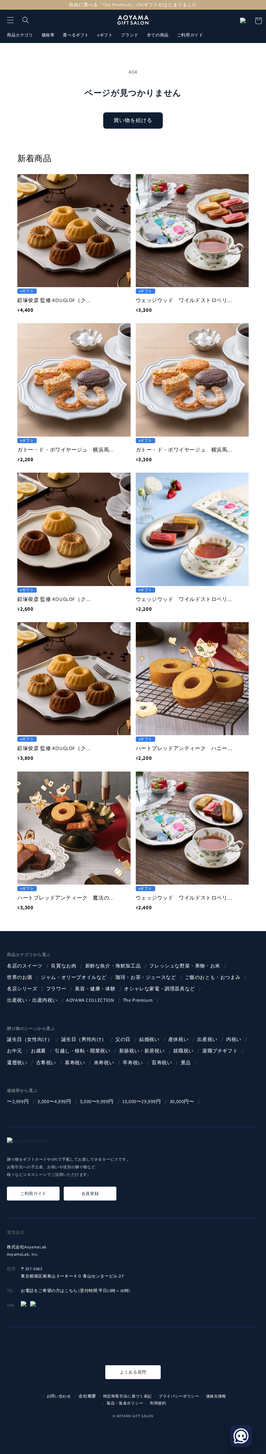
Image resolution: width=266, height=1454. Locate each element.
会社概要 (87, 1396)
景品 (186, 1062)
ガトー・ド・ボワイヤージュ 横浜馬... (65, 449)
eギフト (105, 34)
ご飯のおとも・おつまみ (213, 977)
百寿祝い (162, 1062)
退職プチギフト (220, 1051)
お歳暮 (39, 1051)
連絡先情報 (216, 1396)
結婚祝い (150, 1039)
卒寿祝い (133, 1062)
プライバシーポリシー (179, 1396)
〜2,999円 (18, 1101)
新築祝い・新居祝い (142, 1051)
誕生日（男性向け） (84, 1039)
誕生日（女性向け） (30, 1039)
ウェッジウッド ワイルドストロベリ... (184, 300)
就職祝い (184, 1051)
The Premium (138, 1000)
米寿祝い (104, 1062)
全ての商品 (158, 34)
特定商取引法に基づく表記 (127, 1396)
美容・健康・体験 (95, 989)
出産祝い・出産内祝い (33, 1000)
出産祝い (208, 1039)
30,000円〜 (182, 1101)
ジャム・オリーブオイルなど (74, 977)
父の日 (123, 1039)
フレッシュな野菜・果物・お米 (185, 966)
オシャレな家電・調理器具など (160, 989)
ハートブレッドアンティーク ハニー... (184, 748)
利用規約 (158, 1403)
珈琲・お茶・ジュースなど (146, 977)
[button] (10, 20)
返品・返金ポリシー (125, 1403)
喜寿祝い (75, 1062)
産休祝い (179, 1039)
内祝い (234, 1039)
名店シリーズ (22, 989)
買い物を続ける (133, 120)
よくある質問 (133, 1372)
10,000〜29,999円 (142, 1101)
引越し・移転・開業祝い (83, 1051)
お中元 (15, 1051)
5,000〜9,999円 (97, 1101)
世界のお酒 (20, 977)
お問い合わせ (59, 1396)
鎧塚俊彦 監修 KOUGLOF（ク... (54, 300)
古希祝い (46, 1062)
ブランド (129, 34)
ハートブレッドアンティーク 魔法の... (65, 897)
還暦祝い (17, 1062)
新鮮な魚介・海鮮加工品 (113, 966)
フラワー (57, 989)
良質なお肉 (64, 966)
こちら (71, 1290)
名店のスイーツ (25, 966)
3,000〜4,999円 (54, 1101)
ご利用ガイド (190, 34)
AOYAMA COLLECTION (90, 1000)
